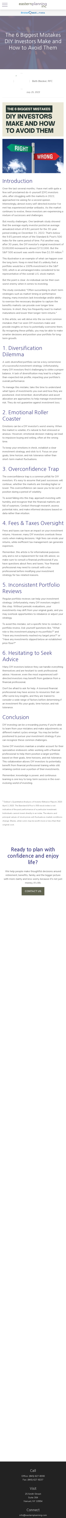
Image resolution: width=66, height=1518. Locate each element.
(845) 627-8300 (37, 1476)
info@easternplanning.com (33, 1515)
